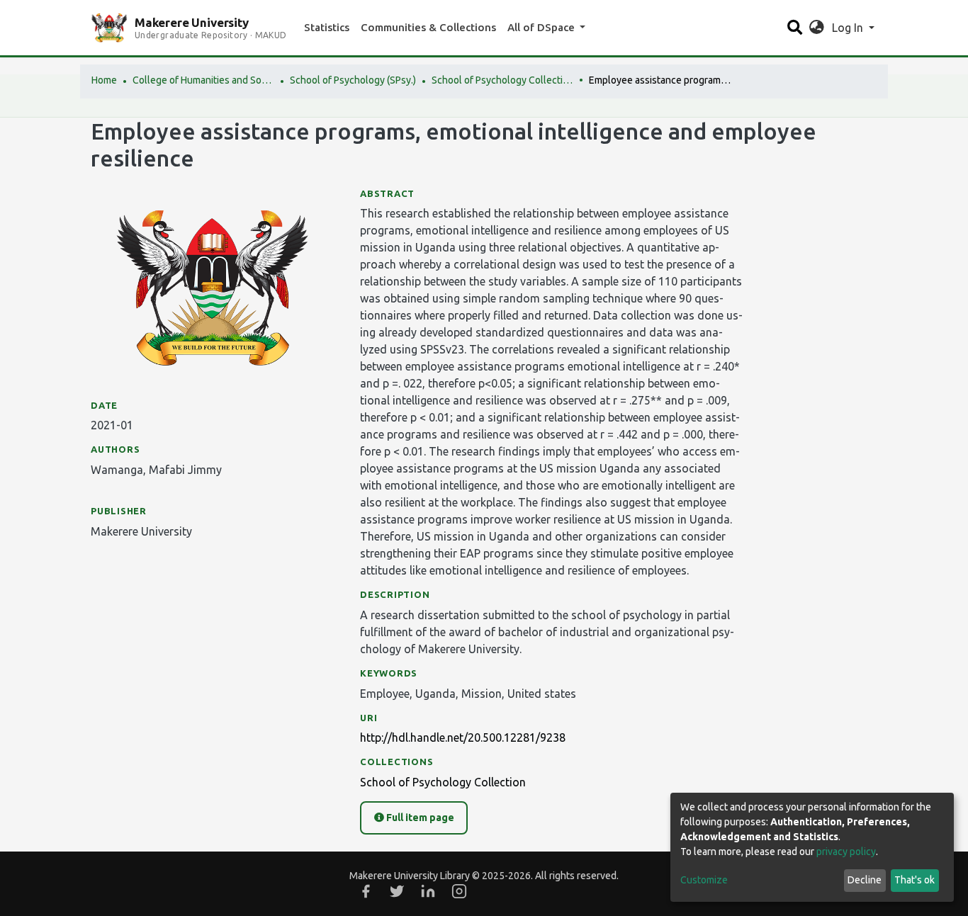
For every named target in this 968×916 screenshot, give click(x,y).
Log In (849, 27)
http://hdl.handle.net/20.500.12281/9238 (462, 737)
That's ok (914, 880)
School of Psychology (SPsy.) (353, 80)
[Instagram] (459, 891)
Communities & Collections (428, 27)
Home (104, 80)
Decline (865, 880)
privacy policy (846, 851)
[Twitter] (397, 891)
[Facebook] (365, 891)
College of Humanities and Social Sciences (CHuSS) (203, 80)
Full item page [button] (419, 817)
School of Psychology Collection (502, 80)
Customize (704, 880)
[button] (816, 27)
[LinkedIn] (428, 891)
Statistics (326, 27)
